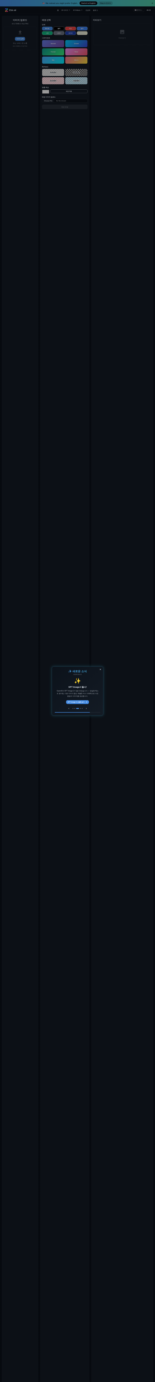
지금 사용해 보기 (76, 702)
